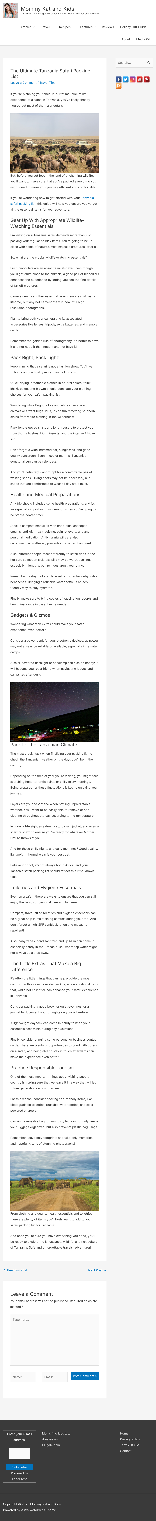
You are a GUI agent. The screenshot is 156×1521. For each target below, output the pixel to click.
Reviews (108, 27)
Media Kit (143, 39)
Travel (45, 27)
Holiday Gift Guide (133, 27)
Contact (125, 1451)
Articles (25, 27)
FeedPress (19, 1479)
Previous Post (15, 1270)
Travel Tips (47, 82)
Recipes (65, 27)
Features (86, 27)
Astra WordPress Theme (38, 1510)
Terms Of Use (130, 1445)
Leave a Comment (23, 82)
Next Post (97, 1270)
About (125, 39)
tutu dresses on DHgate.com (56, 1439)
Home (124, 1433)
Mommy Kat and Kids (47, 9)
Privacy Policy (130, 1439)
